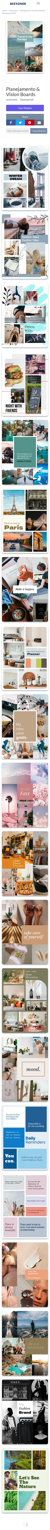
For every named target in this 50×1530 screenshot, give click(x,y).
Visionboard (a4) (26, 99)
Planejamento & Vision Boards (32, 10)
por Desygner (11, 99)
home (4, 10)
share (25, 116)
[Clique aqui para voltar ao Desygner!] (18, 5)
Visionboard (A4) (9, 13)
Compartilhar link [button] (39, 131)
